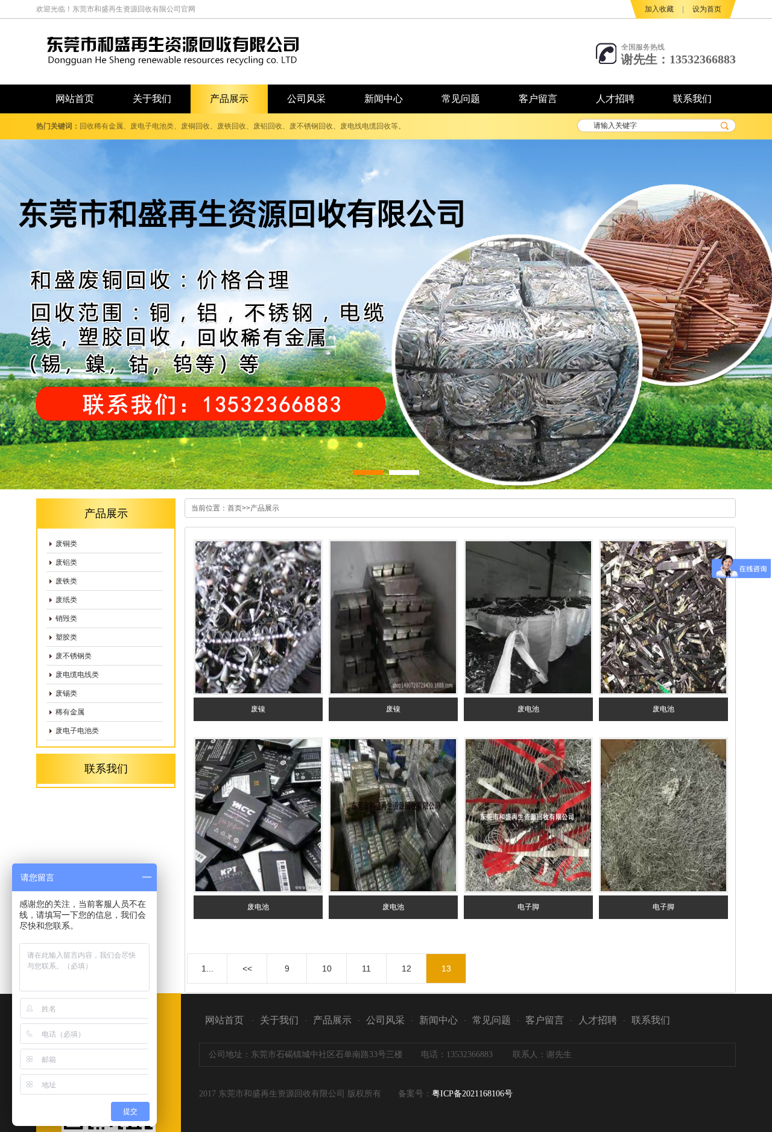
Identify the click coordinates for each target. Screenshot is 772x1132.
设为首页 (706, 9)
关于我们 (279, 1020)
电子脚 (528, 907)
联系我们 (650, 1020)
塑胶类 (66, 637)
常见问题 (491, 1020)
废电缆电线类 (77, 674)
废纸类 (66, 600)
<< (247, 968)
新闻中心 (438, 1020)
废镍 (258, 709)
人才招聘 (597, 1020)
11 (366, 968)
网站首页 (224, 1020)
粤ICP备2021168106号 (472, 1093)
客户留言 (544, 1020)
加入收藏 (659, 9)
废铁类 (66, 581)
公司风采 (385, 1020)
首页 (234, 508)
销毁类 (66, 618)
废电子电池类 (77, 731)
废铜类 (66, 543)
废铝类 (66, 562)
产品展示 (264, 508)
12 (406, 968)
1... (207, 968)
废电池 (528, 709)
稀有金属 (69, 712)
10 (327, 968)
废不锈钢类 (73, 656)
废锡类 (66, 693)
